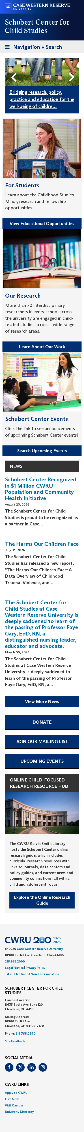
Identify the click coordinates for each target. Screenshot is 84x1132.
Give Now (12, 1099)
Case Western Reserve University (40, 949)
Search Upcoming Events (42, 450)
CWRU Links (17, 1085)
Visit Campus (14, 1105)
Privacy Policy (35, 968)
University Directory (19, 1112)
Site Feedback (15, 1041)
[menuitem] (42, 1093)
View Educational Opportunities (42, 223)
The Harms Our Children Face (42, 543)
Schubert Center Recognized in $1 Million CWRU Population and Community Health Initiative (40, 489)
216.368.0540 (25, 1033)
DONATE (42, 722)
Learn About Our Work (42, 346)
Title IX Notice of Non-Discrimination (32, 974)
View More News (42, 701)
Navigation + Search (32, 48)
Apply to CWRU (16, 1093)
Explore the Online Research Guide (42, 900)
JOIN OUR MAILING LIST (42, 741)
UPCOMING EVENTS (42, 761)
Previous (14, 70)
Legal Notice (14, 968)
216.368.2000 (15, 961)
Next (73, 70)
